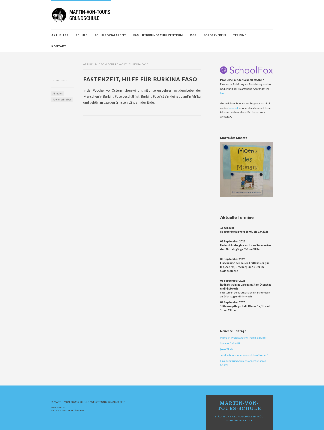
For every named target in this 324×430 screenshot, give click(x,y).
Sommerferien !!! (230, 343)
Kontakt (58, 46)
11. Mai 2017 (59, 80)
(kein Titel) (226, 349)
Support (234, 107)
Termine (239, 35)
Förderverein (215, 35)
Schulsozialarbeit (110, 35)
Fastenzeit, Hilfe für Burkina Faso (140, 79)
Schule (81, 35)
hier (222, 93)
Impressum (58, 407)
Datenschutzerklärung (67, 410)
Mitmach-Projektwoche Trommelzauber (243, 337)
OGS (193, 35)
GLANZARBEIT (116, 402)
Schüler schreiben (61, 99)
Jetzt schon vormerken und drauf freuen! (244, 355)
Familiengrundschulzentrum (158, 35)
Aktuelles (59, 35)
